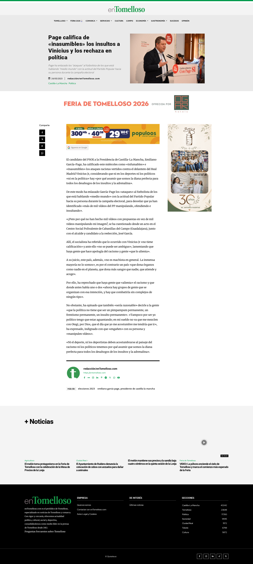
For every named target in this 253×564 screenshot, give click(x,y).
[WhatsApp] (42, 153)
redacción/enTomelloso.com (83, 78)
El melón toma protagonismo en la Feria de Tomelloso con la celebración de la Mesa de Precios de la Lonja (47, 467)
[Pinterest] (42, 146)
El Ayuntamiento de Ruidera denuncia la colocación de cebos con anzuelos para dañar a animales (99, 467)
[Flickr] (89, 377)
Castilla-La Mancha (57, 83)
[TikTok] (219, 556)
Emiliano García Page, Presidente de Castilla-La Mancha (126, 388)
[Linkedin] (97, 377)
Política (72, 83)
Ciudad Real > (82, 460)
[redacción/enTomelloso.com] (73, 373)
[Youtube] (118, 377)
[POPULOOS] (113, 143)
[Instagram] (93, 377)
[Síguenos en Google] (77, 152)
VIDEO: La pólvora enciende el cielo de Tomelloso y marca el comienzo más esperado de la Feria (204, 467)
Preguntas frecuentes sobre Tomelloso (45, 531)
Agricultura (29, 460)
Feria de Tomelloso (188, 460)
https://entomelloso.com (94, 373)
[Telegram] (106, 377)
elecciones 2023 (86, 388)
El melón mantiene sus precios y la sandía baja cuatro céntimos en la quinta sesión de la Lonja (152, 462)
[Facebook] (42, 132)
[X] (42, 139)
